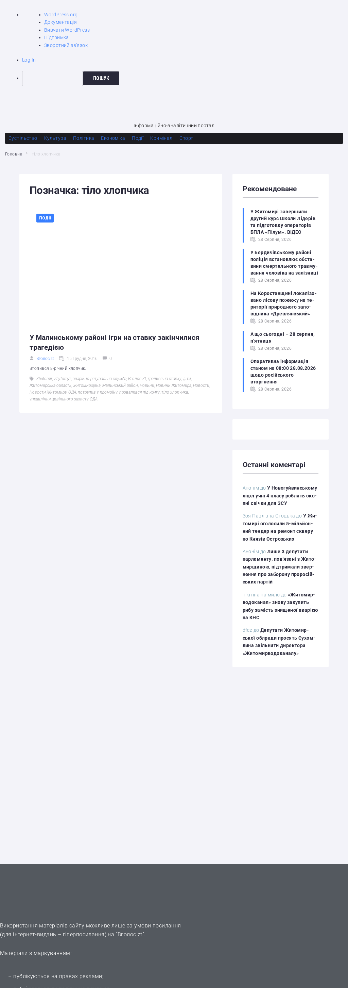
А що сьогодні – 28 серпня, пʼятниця (282, 337)
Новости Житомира (48, 392)
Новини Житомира (173, 385)
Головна (13, 154)
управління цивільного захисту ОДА (64, 399)
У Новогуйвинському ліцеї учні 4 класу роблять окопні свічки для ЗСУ (280, 495)
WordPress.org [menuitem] (60, 14)
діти (187, 378)
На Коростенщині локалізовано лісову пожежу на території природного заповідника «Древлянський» (283, 303)
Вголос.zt (45, 358)
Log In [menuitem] (29, 60)
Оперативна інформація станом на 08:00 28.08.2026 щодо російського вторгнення (283, 371)
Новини (147, 385)
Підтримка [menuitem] (56, 37)
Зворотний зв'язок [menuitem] (66, 45)
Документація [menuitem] (60, 22)
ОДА (72, 392)
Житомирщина (87, 385)
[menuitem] (185, 78)
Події (45, 217)
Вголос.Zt (137, 378)
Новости (201, 385)
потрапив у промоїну (98, 392)
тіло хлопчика (174, 392)
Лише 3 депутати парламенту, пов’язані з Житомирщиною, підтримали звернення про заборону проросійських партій (279, 567)
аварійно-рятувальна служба (99, 378)
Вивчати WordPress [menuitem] (67, 30)
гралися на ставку (164, 378)
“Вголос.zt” (130, 934)
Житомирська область (50, 385)
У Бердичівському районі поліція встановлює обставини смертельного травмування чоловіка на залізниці (284, 263)
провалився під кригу (139, 392)
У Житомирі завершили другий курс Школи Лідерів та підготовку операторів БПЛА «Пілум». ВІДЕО (283, 222)
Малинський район (120, 385)
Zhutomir (44, 378)
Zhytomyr (62, 378)
